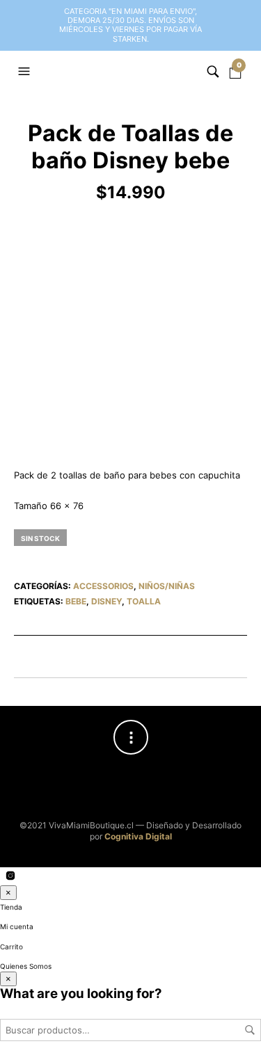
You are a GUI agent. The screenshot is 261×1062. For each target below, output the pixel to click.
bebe (75, 601)
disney (106, 601)
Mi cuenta (16, 926)
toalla (144, 601)
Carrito (11, 946)
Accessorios (103, 586)
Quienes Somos (26, 966)
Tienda (11, 907)
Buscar (249, 1030)
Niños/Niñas (167, 586)
